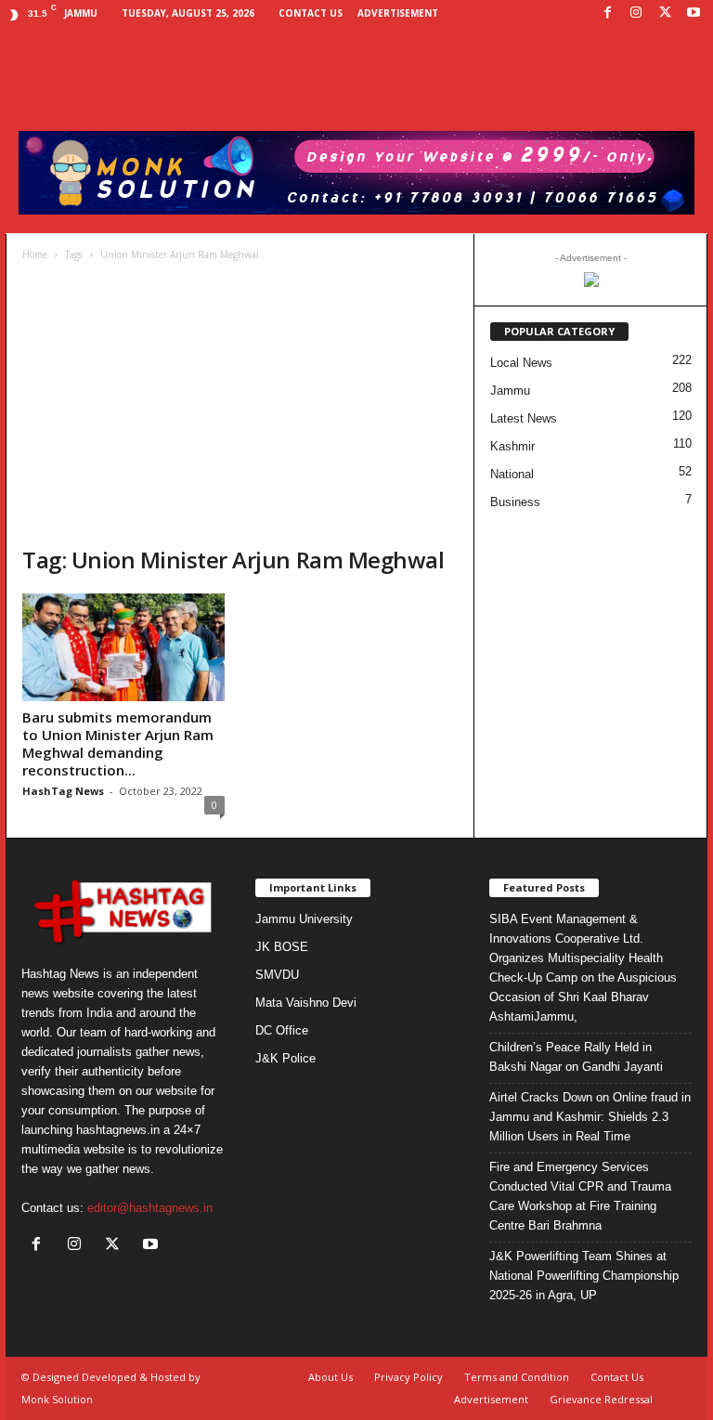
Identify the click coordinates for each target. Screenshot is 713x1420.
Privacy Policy (408, 1377)
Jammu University (304, 919)
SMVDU (277, 975)
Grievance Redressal (601, 1399)
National (512, 474)
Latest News (523, 418)
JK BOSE (281, 947)
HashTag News (63, 791)
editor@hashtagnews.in (150, 1208)
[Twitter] (665, 13)
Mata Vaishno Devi (305, 1003)
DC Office (281, 1030)
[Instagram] (636, 13)
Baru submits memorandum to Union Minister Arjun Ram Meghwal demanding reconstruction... (118, 743)
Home (34, 254)
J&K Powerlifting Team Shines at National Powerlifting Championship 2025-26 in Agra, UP (584, 1275)
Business (515, 502)
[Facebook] (607, 13)
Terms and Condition (516, 1377)
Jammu (510, 390)
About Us (330, 1377)
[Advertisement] (240, 406)
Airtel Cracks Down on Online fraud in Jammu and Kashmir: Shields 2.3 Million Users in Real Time (590, 1116)
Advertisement (397, 13)
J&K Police (285, 1058)
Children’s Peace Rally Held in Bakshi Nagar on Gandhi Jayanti (576, 1057)
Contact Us (311, 13)
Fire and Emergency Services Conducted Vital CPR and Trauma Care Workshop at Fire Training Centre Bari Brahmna (580, 1196)
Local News (521, 363)
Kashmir (512, 446)
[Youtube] (693, 13)
